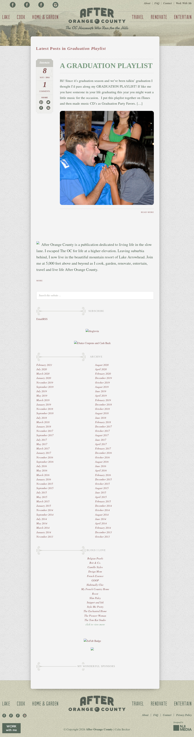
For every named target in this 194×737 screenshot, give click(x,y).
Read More (147, 212)
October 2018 (102, 409)
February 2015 (103, 501)
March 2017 (42, 448)
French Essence (95, 576)
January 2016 (43, 479)
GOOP (95, 580)
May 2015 (41, 497)
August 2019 (102, 387)
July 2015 (41, 492)
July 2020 (41, 369)
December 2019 (103, 378)
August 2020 (102, 365)
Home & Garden (45, 17)
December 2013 (103, 532)
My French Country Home (95, 589)
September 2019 (44, 387)
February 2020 (103, 373)
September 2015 (44, 488)
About (147, 3)
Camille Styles (95, 567)
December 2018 (103, 404)
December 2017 (103, 426)
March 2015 (42, 501)
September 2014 (44, 514)
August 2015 (102, 488)
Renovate (159, 17)
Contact (167, 3)
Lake (6, 17)
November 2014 (44, 510)
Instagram (55, 5)
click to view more (95, 624)
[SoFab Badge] (92, 641)
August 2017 (102, 435)
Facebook (13, 5)
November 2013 (44, 536)
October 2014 (102, 510)
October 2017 (102, 431)
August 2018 (102, 413)
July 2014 (41, 519)
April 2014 (101, 523)
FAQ (156, 3)
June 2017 (100, 439)
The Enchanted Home (95, 611)
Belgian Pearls (95, 558)
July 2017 (41, 439)
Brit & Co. (95, 563)
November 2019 (44, 382)
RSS (45, 319)
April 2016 (101, 470)
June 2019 (100, 391)
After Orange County (97, 19)
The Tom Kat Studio (95, 620)
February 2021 (44, 365)
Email (39, 319)
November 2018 (44, 409)
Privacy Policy (184, 715)
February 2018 (103, 422)
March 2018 (42, 422)
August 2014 (102, 514)
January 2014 (43, 532)
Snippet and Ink (95, 602)
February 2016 (103, 475)
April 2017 (101, 444)
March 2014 (42, 527)
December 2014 (103, 505)
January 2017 (43, 453)
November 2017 (44, 431)
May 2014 (41, 523)
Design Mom (95, 571)
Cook (21, 17)
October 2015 (102, 483)
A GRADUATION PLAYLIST (106, 66)
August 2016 (102, 461)
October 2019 (102, 382)
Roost (95, 593)
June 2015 (100, 492)
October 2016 (102, 457)
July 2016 (41, 466)
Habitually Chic (95, 584)
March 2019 (42, 400)
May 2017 (41, 444)
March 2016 (42, 475)
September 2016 (44, 461)
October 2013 (102, 536)
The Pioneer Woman (95, 615)
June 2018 (100, 417)
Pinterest (27, 5)
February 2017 (103, 448)
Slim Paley (95, 598)
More (39, 281)
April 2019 (101, 395)
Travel (138, 17)
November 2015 (44, 483)
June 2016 (100, 466)
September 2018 (44, 413)
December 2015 (103, 479)
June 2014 (100, 519)
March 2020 (42, 373)
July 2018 (41, 417)
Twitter (41, 5)
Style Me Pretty (95, 606)
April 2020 (101, 369)
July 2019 (41, 391)
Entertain (183, 17)
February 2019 (103, 400)
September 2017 (44, 435)
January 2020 (43, 378)
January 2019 (43, 404)
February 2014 (103, 527)
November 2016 (44, 457)
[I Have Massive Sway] (92, 649)
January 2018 (43, 426)
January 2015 (43, 505)
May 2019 (41, 395)
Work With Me (184, 3)
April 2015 (101, 497)
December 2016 (103, 453)
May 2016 (41, 470)
